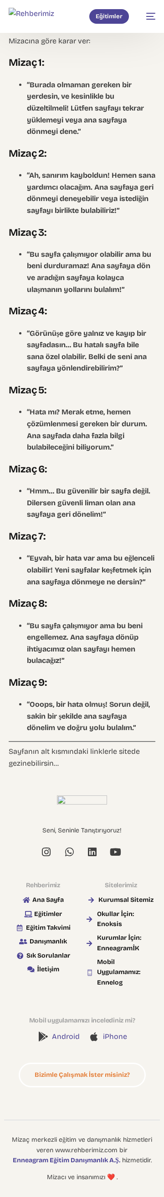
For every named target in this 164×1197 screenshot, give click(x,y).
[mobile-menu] (146, 16)
